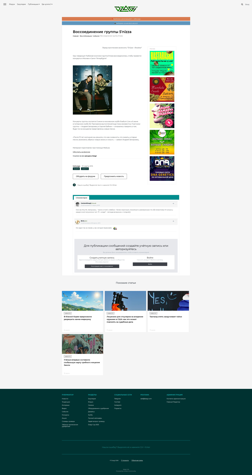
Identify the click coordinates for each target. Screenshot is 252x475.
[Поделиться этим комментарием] (173, 203)
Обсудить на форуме (81, 152)
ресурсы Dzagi (91, 156)
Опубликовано (90, 205)
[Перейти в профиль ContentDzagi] (77, 204)
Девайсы (91, 412)
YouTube (117, 402)
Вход (247, 4)
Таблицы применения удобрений (70, 425)
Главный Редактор (173, 402)
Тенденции (66, 402)
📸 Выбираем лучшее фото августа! (126, 23)
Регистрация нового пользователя (102, 266)
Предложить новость (114, 176)
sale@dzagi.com (146, 399)
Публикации (33, 4)
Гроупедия (21, 4)
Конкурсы (65, 415)
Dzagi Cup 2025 (93, 425)
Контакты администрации (176, 399)
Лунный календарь (95, 418)
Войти (150, 264)
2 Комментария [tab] (81, 198)
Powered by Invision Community (126, 471)
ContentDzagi (86, 203)
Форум (12, 4)
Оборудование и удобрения (98, 408)
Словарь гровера (68, 421)
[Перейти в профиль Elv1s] (77, 222)
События (65, 412)
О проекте (125, 460)
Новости (68, 313)
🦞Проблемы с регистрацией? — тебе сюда (126, 19)
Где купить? (46, 4)
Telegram (117, 399)
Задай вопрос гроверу (96, 421)
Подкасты (117, 408)
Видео (64, 408)
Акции (64, 418)
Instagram (117, 405)
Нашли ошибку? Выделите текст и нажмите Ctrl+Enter (97, 185)
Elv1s (82, 221)
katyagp (76, 166)
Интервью (65, 405)
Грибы (90, 415)
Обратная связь (137, 460)
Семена (91, 405)
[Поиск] (242, 4)
